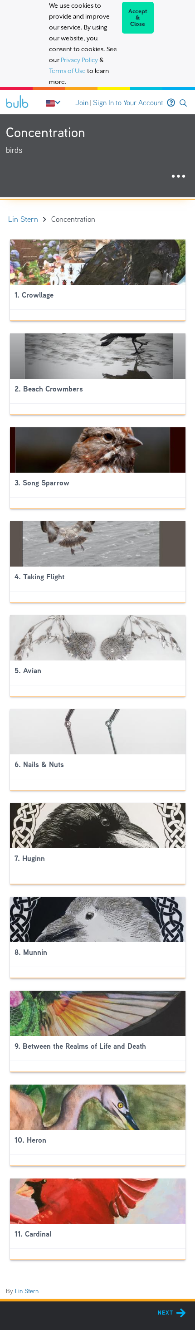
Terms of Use (67, 70)
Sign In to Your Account (128, 103)
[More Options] (178, 176)
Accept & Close (138, 17)
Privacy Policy (79, 60)
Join (81, 103)
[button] (183, 103)
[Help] (171, 103)
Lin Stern (27, 1291)
